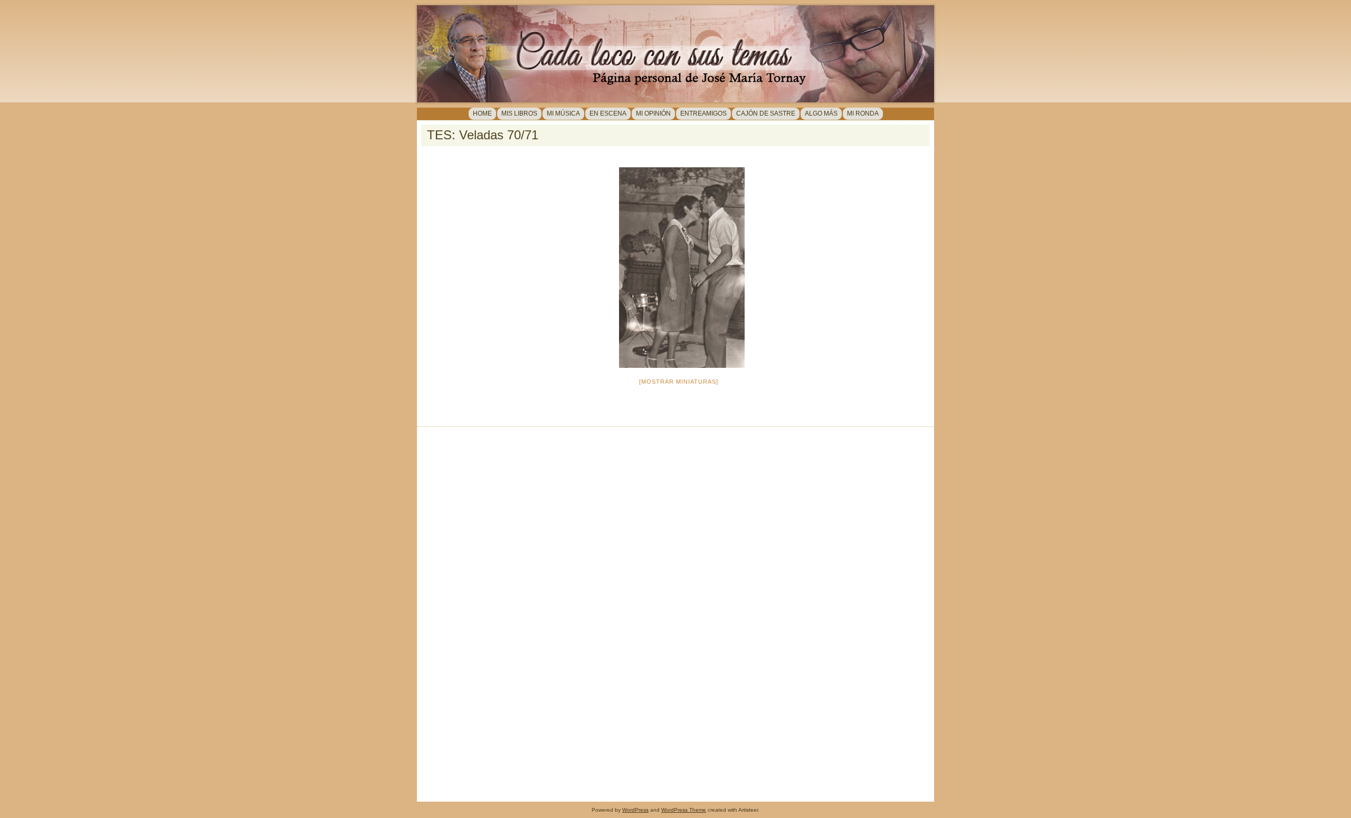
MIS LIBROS (519, 113)
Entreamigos (703, 113)
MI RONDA (863, 113)
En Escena (607, 113)
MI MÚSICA (563, 113)
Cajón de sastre (765, 113)
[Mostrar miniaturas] (678, 381)
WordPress (635, 810)
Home (482, 113)
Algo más (821, 113)
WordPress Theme (683, 810)
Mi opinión (653, 113)
